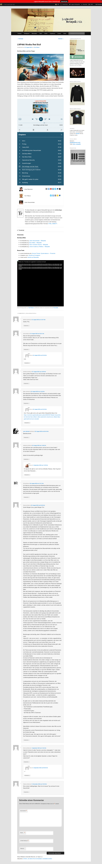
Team (40, 33)
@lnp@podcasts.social (75, 142)
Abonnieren (34, 33)
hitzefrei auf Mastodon (33, 257)
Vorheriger (20, 38)
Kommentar (23, 810)
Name (22, 832)
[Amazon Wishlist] (59, 189)
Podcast (19, 33)
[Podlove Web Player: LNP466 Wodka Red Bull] (40, 142)
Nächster (61, 38)
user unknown (26, 431)
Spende (77, 133)
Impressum (52, 33)
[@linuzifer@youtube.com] (50, 189)
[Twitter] (50, 196)
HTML (50, 223)
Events (59, 33)
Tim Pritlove (36, 47)
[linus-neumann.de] (46, 189)
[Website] (55, 196)
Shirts (64, 33)
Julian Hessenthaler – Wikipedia (37, 240)
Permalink (55, 307)
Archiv (45, 33)
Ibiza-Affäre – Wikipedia (35, 242)
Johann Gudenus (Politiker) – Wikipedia (39, 246)
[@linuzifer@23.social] (48, 189)
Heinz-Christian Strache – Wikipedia (38, 244)
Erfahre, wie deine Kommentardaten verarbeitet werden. (37, 858)
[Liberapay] (57, 196)
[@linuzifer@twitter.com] (55, 189)
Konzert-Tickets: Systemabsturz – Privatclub (43, 253)
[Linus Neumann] (53, 189)
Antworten (26, 325)
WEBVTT (54, 223)
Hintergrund (26, 33)
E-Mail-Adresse (24, 840)
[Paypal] (57, 189)
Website (22, 848)
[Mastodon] (53, 196)
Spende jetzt (64, 1)
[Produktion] (77, 157)
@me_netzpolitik (77, 144)
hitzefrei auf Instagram (34, 255)
